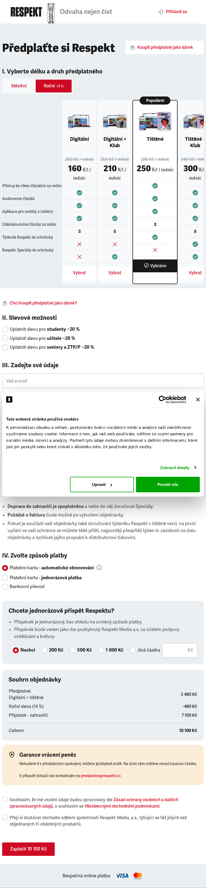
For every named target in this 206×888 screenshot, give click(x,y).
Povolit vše (167, 484)
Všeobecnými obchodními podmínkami (122, 806)
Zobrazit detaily (175, 467)
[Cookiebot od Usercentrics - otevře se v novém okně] (162, 399)
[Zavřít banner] (198, 399)
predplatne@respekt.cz (100, 776)
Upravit (99, 484)
